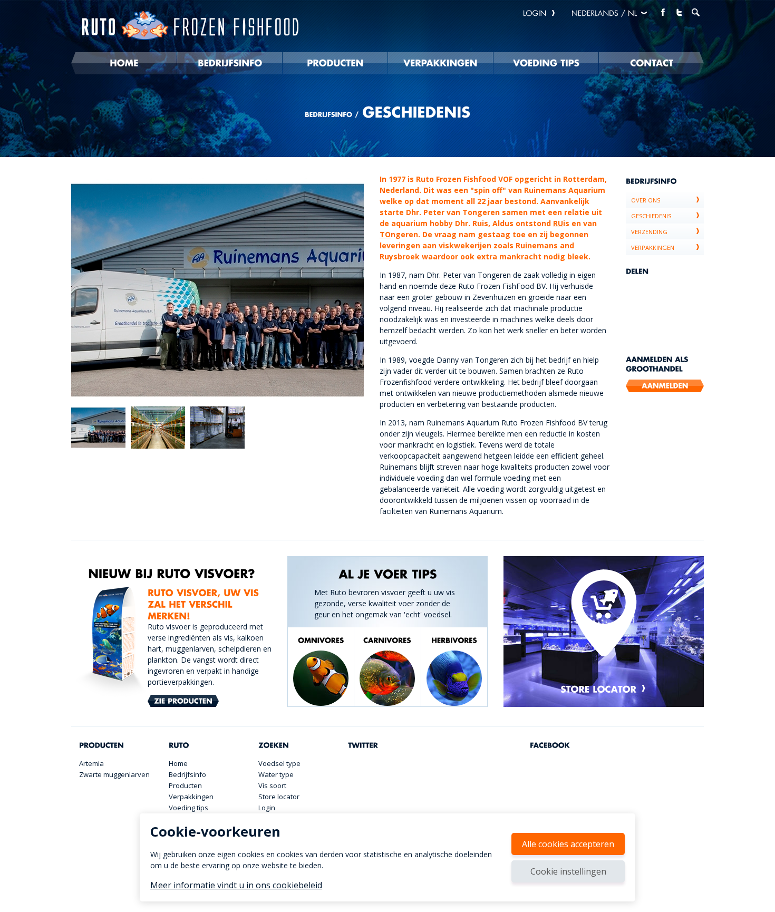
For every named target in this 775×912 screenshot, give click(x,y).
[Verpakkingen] (440, 63)
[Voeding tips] (545, 63)
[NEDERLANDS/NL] (609, 13)
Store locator (278, 796)
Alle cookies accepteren (568, 844)
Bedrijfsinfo (187, 774)
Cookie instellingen (568, 871)
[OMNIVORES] (321, 670)
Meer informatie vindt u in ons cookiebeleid (236, 885)
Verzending (649, 232)
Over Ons (645, 200)
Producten (185, 785)
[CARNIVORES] (387, 670)
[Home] (124, 63)
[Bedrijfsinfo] (229, 63)
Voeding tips (188, 807)
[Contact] (651, 63)
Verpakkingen (652, 247)
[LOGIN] (540, 13)
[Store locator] (603, 631)
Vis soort (272, 785)
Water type (276, 774)
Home (178, 763)
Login (266, 807)
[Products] (335, 63)
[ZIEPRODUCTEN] (183, 701)
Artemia (91, 763)
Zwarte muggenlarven (114, 774)
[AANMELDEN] (665, 386)
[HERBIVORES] (454, 670)
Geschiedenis (651, 216)
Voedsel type (279, 763)
